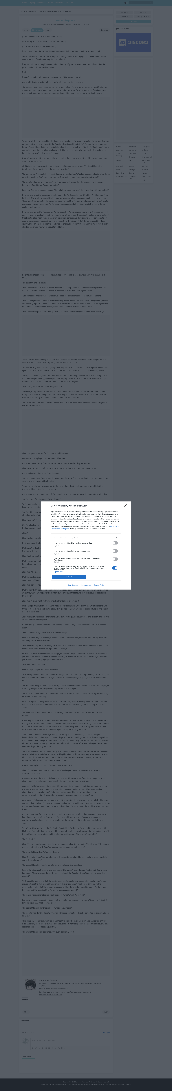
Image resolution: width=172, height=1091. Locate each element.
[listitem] (86, 538)
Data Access (86, 585)
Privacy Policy (99, 585)
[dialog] (86, 545)
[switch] (115, 543)
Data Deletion (73, 585)
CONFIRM (69, 577)
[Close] (126, 506)
